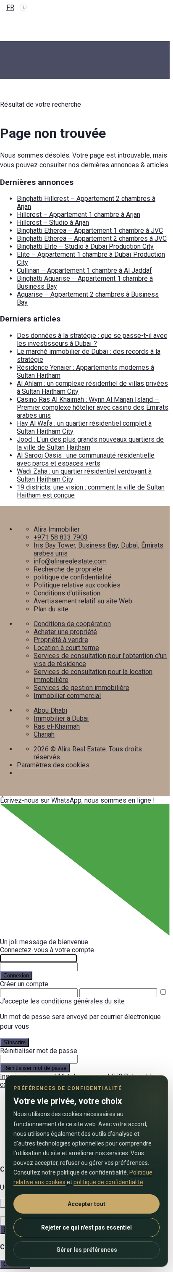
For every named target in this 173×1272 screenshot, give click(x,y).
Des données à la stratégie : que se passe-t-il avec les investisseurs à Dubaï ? (92, 340)
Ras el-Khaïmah (57, 726)
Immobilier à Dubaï (61, 718)
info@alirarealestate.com (70, 561)
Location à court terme (66, 648)
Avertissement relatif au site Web (83, 601)
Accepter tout (86, 1204)
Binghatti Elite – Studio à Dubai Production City (85, 246)
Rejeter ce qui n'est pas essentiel (86, 1227)
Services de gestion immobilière (81, 688)
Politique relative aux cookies (77, 585)
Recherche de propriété (68, 569)
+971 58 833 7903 (61, 537)
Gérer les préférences (86, 1249)
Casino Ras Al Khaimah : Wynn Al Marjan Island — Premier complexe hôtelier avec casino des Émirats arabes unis (92, 407)
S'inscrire (14, 1042)
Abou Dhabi (50, 710)
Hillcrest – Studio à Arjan (53, 222)
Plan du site (51, 609)
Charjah (44, 734)
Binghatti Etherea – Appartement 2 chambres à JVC (92, 238)
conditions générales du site (83, 1001)
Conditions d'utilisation (67, 593)
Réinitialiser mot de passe (34, 1068)
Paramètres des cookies (53, 765)
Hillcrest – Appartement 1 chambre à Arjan (78, 215)
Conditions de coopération (72, 624)
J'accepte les (62, 1001)
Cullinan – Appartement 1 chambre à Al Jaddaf (84, 270)
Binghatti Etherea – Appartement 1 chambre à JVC (90, 230)
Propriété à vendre (61, 640)
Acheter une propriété (65, 632)
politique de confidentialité (73, 577)
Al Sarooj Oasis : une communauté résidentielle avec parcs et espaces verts (86, 459)
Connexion (16, 975)
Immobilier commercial (67, 696)
